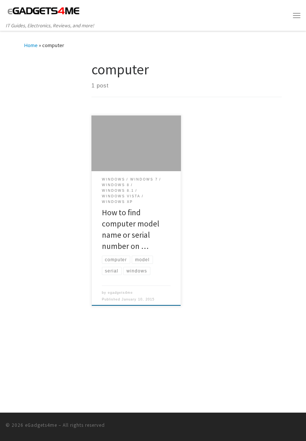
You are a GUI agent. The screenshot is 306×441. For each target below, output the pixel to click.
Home (31, 45)
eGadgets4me (41, 425)
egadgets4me (120, 292)
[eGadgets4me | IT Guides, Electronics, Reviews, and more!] (44, 11)
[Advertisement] (71, 107)
